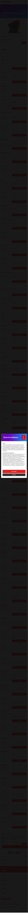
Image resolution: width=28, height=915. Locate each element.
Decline (14, 474)
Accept (14, 471)
